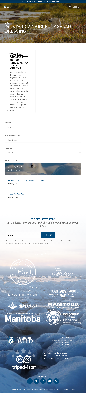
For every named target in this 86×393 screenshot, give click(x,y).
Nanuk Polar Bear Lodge (58, 356)
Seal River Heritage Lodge (59, 353)
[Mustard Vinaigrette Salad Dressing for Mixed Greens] (20, 81)
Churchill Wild (13, 110)
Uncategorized (14, 53)
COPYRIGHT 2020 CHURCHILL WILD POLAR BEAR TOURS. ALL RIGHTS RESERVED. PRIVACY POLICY (43, 389)
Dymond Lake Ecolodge (58, 358)
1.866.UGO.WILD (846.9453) (63, 340)
